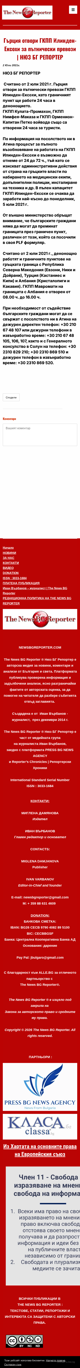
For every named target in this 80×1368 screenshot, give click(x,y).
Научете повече (55, 1360)
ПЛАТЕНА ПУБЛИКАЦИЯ (21, 583)
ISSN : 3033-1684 (15, 578)
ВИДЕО (8, 568)
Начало (8, 547)
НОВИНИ (9, 553)
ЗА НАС (8, 558)
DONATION (11, 573)
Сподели (11, 397)
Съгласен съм (12, 1364)
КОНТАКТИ (11, 563)
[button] (40, 619)
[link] (27, 13)
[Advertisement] (40, 492)
